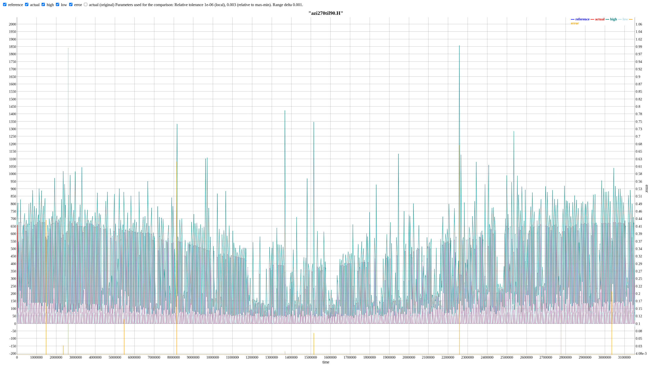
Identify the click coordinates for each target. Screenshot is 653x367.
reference (15, 5)
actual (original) (101, 5)
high (50, 5)
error (78, 5)
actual (35, 5)
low (64, 5)
